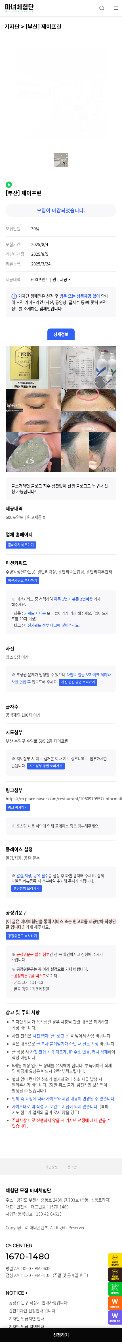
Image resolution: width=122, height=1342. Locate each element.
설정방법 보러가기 (26, 888)
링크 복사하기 (18, 807)
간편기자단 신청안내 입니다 (32, 1310)
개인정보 (51, 1167)
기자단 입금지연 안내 (26, 1318)
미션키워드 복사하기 (22, 580)
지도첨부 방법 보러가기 (46, 765)
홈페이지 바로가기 (21, 544)
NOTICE (17, 1293)
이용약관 (70, 1167)
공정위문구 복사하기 (22, 935)
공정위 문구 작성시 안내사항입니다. (39, 1302)
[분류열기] (115, 7)
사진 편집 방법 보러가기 (78, 682)
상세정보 (61, 334)
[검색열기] (101, 7)
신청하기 (61, 1335)
